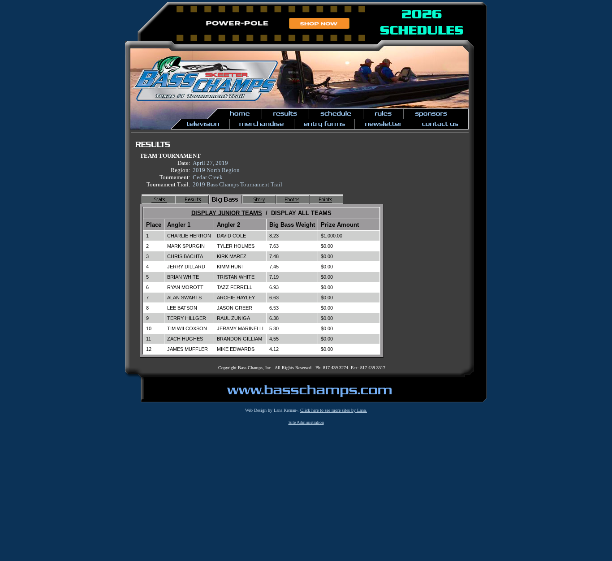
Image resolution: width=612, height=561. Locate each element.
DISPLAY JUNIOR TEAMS (226, 213)
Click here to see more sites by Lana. (333, 410)
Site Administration (306, 422)
